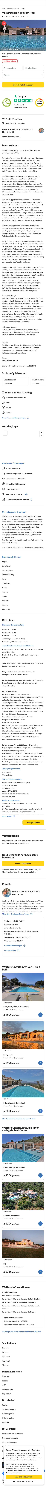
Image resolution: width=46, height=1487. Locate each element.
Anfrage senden (33, 822)
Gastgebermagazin (10, 1438)
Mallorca (6, 1356)
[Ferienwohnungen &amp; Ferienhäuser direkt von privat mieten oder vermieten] (3, 3)
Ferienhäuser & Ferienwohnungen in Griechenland (21, 1299)
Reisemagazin (8, 1413)
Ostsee (5, 1352)
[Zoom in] (41, 432)
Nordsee (5, 1348)
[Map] (23, 444)
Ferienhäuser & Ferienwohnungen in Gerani (18, 1312)
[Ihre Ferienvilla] (23, 35)
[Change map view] (5, 433)
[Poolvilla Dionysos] (23, 1244)
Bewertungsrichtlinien (27, 872)
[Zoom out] (41, 435)
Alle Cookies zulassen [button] (23, 1477)
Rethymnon (17, 522)
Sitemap (5, 1365)
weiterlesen (6, 816)
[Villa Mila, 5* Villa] (23, 1196)
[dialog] (24, 1465)
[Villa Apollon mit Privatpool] (23, 987)
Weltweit (6, 1361)
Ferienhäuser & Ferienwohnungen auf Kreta (19, 1302)
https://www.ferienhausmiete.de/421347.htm (23, 1331)
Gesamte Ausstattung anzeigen (14, 418)
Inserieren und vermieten (12, 1433)
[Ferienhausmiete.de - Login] (33, 3)
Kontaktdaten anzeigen (11, 136)
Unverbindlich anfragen (23, 85)
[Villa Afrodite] (23, 1083)
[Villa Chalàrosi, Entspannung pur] (23, 1035)
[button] (38, 3)
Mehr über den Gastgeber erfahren (15, 914)
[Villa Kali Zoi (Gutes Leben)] (23, 1148)
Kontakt (5, 1422)
